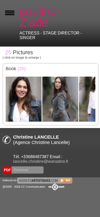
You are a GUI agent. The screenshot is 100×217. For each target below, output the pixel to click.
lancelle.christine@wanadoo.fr (40, 161)
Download (20, 170)
